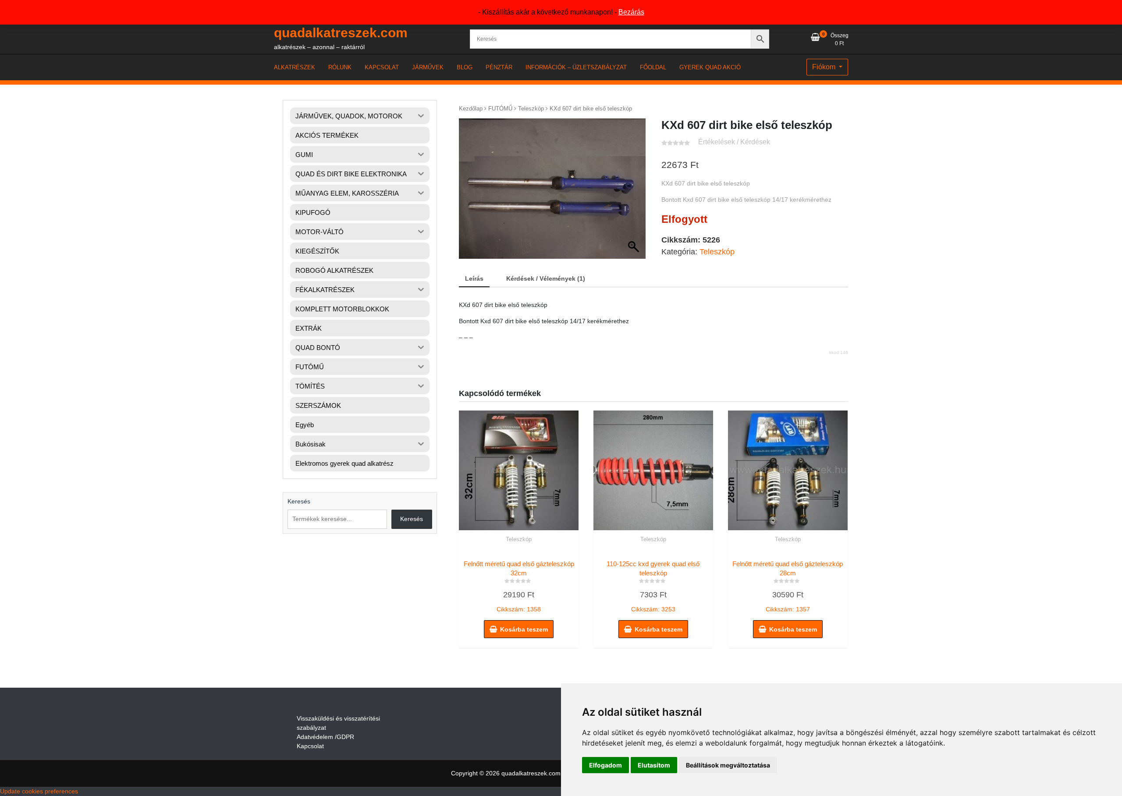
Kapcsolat (310, 746)
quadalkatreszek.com (341, 32)
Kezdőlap (471, 108)
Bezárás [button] (631, 12)
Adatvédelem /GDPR (325, 736)
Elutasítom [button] (654, 765)
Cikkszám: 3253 (653, 586)
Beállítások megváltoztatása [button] (728, 765)
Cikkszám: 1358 (519, 586)
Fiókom (824, 67)
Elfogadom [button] (605, 765)
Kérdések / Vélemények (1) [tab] (545, 278)
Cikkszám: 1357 (787, 586)
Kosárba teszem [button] (524, 629)
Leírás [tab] (474, 278)
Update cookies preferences (39, 791)
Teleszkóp (531, 108)
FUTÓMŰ (500, 108)
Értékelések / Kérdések (734, 142)
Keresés (299, 501)
